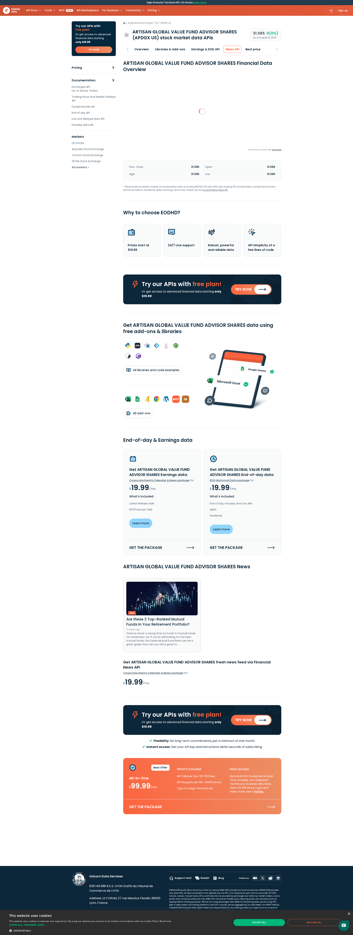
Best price (253, 49)
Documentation (83, 80)
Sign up (343, 10)
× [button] (348, 914)
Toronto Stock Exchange (87, 155)
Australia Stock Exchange (88, 149)
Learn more (199, 2)
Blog (221, 878)
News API (232, 49)
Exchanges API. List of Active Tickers (85, 89)
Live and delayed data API (88, 119)
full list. (259, 791)
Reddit (205, 878)
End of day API (81, 113)
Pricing (77, 68)
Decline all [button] (314, 922)
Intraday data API (83, 125)
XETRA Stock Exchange (86, 161)
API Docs (32, 10)
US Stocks (78, 143)
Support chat (183, 878)
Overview (141, 49)
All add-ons (141, 413)
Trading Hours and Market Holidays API (94, 98)
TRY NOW (93, 49)
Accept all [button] (259, 922)
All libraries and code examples (155, 370)
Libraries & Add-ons (170, 49)
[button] (90, 925)
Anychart (276, 149)
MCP (65, 10)
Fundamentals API (83, 107)
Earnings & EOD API (205, 49)
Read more (165, 921)
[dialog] (176, 922)
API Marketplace (88, 10)
